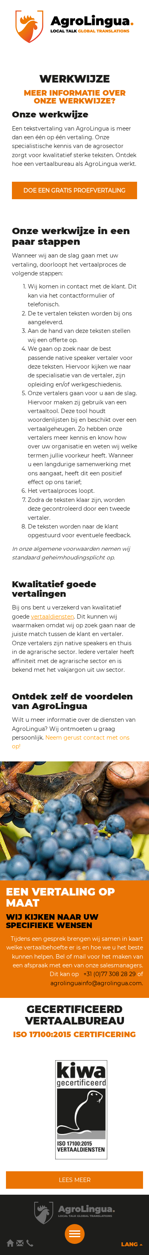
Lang (130, 1244)
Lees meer (75, 1180)
